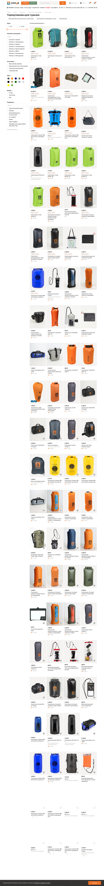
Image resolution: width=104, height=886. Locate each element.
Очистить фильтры (12, 129)
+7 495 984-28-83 (92, 7)
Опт (83, 7)
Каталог (11, 7)
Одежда (16, 7)
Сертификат (54, 7)
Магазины (69, 7)
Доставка (77, 7)
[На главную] (13, 3)
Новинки (42, 7)
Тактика (33, 3)
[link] (38, 37)
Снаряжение (35, 7)
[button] (89, 3)
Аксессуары (27, 7)
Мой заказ (74, 3)
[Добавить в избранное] (44, 47)
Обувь (22, 7)
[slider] (7, 29)
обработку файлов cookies (42, 883)
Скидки (48, 7)
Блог (62, 7)
